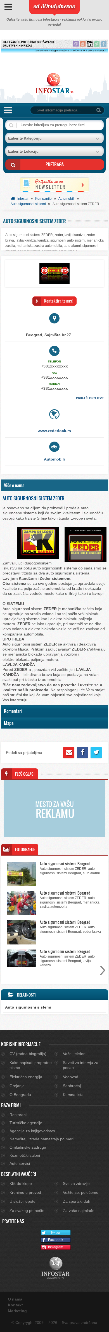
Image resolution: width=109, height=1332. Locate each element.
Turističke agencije (26, 1123)
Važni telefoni (74, 1053)
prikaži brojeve (90, 398)
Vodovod (70, 1077)
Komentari (13, 710)
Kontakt (15, 1305)
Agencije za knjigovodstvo (32, 1131)
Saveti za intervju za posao (80, 1065)
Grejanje (17, 1085)
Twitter (55, 1232)
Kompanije (43, 199)
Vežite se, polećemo (80, 1192)
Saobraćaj (72, 1085)
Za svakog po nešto (27, 1210)
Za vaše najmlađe (78, 1210)
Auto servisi (20, 1163)
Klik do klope (21, 1183)
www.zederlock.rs (54, 430)
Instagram (55, 1247)
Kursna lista (73, 1094)
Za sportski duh (76, 1201)
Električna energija (26, 1077)
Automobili (66, 199)
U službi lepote (22, 1201)
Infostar (23, 199)
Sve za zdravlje (76, 1183)
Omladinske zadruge (28, 1147)
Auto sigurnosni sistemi (28, 204)
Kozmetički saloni (25, 1155)
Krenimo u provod (25, 1192)
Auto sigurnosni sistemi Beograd (65, 863)
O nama (15, 1299)
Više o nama (14, 485)
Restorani (18, 1114)
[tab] (54, 485)
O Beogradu (20, 1094)
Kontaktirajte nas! (58, 301)
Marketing (17, 1311)
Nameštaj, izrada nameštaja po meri (42, 1139)
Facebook (55, 1240)
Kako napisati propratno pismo (31, 1065)
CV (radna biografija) (28, 1053)
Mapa (8, 722)
